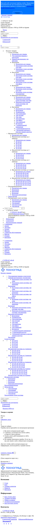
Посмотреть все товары (19, 54)
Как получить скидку (11, 503)
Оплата (6, 229)
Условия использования (12, 501)
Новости (7, 488)
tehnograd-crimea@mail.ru (9, 517)
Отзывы (7, 236)
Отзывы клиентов (10, 486)
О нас (6, 483)
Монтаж (7, 231)
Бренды (6, 234)
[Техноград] (11, 469)
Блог (5, 484)
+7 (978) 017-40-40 (15, 212)
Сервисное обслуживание (12, 232)
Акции (6, 226)
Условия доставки (10, 498)
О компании (8, 224)
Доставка (7, 227)
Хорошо (17, 13)
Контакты (7, 237)
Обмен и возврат (9, 500)
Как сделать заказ (10, 497)
